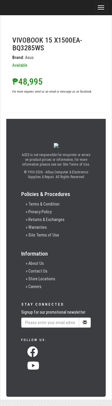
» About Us (35, 263)
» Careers (34, 286)
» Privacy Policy (39, 211)
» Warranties (36, 227)
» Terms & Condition (42, 204)
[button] (32, 354)
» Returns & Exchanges (45, 219)
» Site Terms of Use (42, 235)
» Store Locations (40, 278)
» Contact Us (36, 271)
